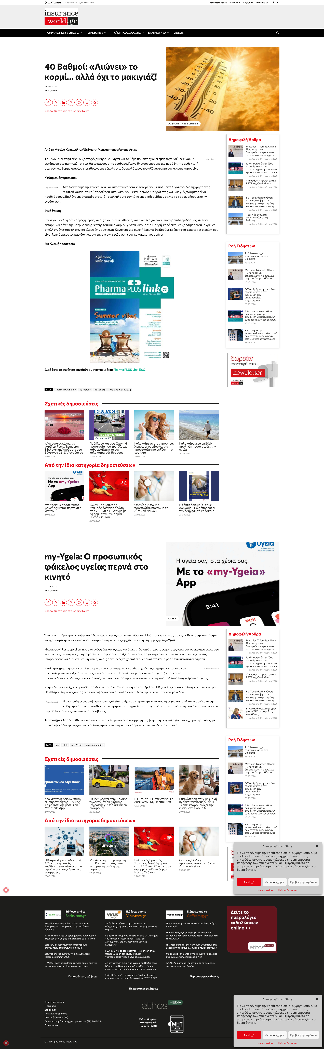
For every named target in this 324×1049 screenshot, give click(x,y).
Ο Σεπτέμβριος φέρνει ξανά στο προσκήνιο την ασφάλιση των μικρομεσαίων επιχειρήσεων (261, 295)
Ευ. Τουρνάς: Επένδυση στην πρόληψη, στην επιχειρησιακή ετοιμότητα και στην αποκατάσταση (261, 202)
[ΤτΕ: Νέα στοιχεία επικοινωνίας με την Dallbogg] (235, 258)
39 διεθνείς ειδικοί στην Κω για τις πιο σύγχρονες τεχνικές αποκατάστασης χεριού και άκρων (131, 926)
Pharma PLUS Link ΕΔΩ (129, 369)
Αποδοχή (249, 1035)
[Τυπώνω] (94, 102)
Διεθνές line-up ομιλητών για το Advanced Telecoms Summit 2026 (67, 955)
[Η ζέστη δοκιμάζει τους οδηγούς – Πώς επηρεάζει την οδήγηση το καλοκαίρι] (199, 486)
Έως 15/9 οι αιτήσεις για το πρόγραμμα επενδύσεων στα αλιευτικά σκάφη (66, 946)
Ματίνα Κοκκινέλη (120, 389)
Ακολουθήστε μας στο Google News (67, 110)
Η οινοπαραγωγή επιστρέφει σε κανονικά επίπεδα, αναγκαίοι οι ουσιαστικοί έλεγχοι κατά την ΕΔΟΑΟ (192, 935)
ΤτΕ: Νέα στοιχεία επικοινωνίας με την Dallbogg (257, 217)
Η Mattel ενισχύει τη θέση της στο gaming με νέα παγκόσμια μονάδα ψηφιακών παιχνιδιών (71, 964)
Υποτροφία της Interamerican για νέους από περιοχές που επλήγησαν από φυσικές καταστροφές (261, 334)
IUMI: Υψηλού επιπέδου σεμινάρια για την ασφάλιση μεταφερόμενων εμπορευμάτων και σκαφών (261, 168)
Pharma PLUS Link (65, 389)
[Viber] (71, 102)
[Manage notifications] (6, 1043)
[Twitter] (55, 102)
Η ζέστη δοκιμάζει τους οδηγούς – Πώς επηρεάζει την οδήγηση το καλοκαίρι (197, 508)
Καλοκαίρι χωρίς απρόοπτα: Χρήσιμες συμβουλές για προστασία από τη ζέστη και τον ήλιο (154, 448)
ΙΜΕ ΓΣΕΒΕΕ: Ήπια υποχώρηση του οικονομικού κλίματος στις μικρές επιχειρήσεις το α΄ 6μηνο (70, 937)
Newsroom (51, 90)
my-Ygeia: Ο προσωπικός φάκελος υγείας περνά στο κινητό (63, 508)
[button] (317, 999)
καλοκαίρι (100, 389)
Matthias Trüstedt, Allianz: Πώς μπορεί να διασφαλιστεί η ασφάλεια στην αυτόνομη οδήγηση (261, 151)
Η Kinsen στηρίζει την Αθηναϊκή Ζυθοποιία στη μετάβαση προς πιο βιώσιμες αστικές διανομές (191, 946)
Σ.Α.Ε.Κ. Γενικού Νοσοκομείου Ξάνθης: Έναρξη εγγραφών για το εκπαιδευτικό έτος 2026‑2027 (131, 976)
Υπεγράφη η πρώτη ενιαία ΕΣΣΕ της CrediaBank (261, 182)
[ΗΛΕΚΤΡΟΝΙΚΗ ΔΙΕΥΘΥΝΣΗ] (86, 102)
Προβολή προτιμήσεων (303, 1035)
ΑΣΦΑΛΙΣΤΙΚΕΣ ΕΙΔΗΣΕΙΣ (183, 123)
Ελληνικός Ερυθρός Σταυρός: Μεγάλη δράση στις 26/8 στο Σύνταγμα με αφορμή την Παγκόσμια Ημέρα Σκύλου (107, 511)
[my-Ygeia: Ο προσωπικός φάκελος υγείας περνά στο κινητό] (64, 486)
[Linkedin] (277, 3)
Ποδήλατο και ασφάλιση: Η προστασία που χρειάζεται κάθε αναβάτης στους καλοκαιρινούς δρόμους (108, 448)
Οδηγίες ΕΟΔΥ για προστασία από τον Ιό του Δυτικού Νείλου (152, 508)
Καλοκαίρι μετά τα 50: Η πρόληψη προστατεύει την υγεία (197, 446)
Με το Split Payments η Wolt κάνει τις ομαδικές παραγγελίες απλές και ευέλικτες (191, 955)
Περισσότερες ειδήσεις (82, 976)
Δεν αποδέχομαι (274, 1035)
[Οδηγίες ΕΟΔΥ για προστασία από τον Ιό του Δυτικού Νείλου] (154, 486)
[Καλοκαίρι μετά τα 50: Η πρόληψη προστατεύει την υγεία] (199, 425)
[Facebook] (273, 3)
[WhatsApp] (79, 102)
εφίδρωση (85, 389)
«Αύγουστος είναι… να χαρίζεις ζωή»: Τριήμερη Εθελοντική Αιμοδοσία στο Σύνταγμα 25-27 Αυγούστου (64, 448)
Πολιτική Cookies (265, 1043)
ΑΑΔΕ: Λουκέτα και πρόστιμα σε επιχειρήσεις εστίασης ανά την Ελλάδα (190, 964)
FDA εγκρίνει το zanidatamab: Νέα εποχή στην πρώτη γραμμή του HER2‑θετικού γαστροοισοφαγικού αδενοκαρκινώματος (130, 953)
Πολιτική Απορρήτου (288, 1043)
